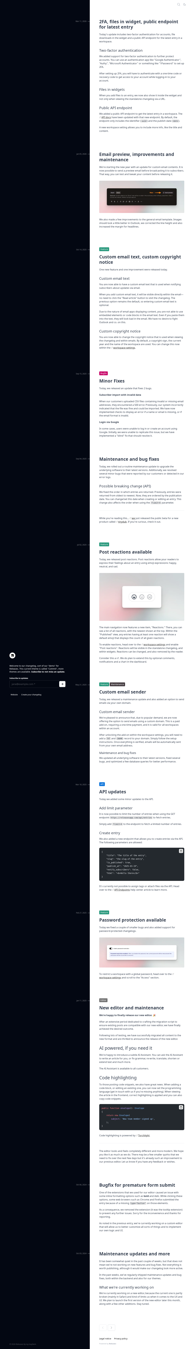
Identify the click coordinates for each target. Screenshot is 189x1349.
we (133, 518)
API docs (106, 117)
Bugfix (103, 373)
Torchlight (144, 1135)
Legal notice (105, 1338)
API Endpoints (122, 889)
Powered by (107, 1343)
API (102, 784)
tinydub (122, 521)
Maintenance (117, 684)
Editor (103, 1000)
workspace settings (124, 347)
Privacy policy (120, 1338)
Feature (104, 249)
